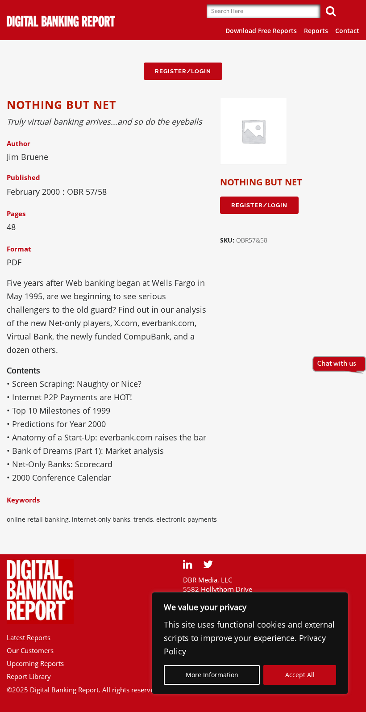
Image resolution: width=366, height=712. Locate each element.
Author (18, 143)
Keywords (23, 499)
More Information (212, 674)
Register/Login (183, 71)
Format (19, 248)
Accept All (300, 674)
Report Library (29, 676)
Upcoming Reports (35, 663)
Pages (16, 213)
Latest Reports (28, 637)
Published (23, 177)
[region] (250, 643)
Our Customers (30, 650)
